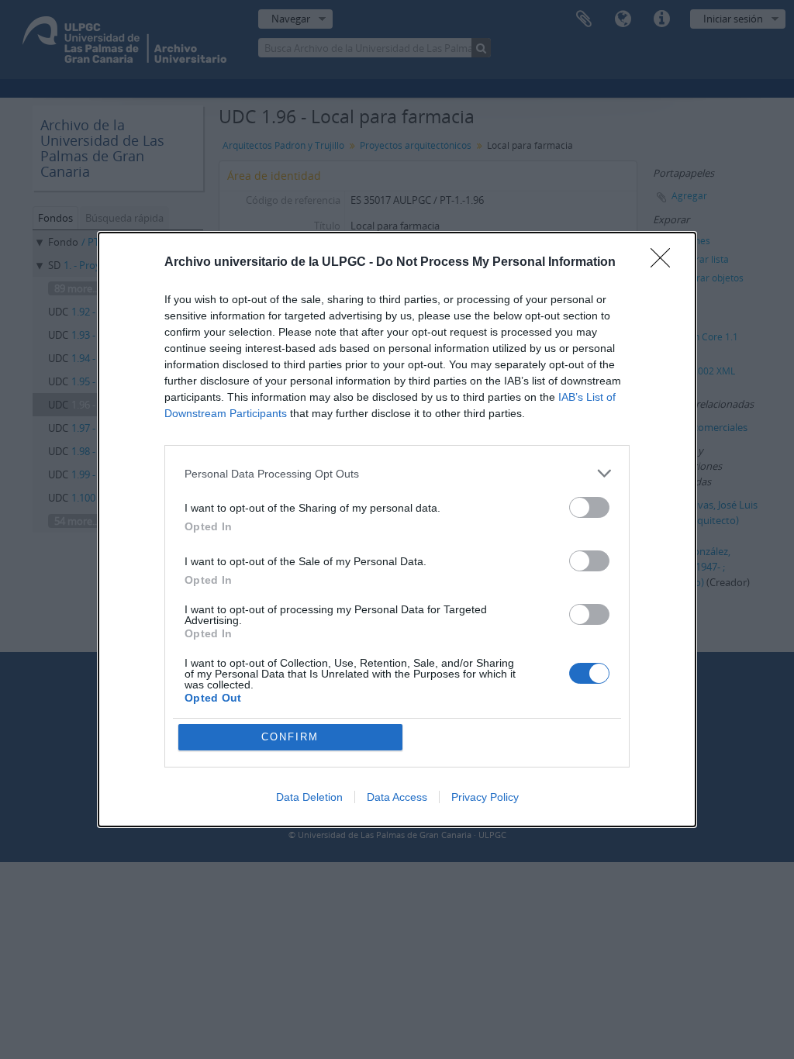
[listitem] (397, 473)
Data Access (397, 797)
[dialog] (397, 529)
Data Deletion (309, 797)
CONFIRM (290, 737)
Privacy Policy (485, 797)
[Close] (665, 263)
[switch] (589, 507)
